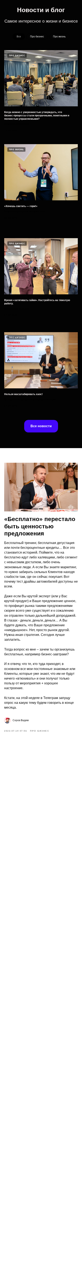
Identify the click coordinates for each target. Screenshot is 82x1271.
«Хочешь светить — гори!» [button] (20, 206)
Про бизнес (37, 36)
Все (19, 36)
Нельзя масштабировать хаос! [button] (23, 394)
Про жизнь (59, 36)
